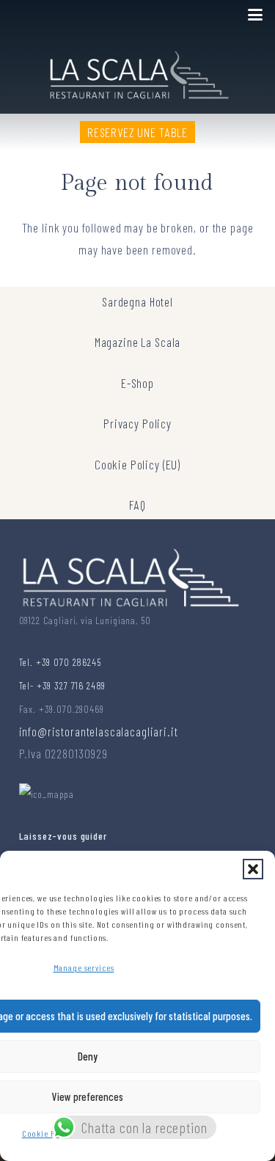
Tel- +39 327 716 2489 (62, 685)
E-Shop (137, 383)
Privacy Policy (137, 423)
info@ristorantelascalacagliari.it (98, 731)
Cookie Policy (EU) (137, 464)
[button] (253, 869)
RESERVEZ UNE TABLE (137, 132)
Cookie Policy (47, 1133)
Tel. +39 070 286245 (60, 662)
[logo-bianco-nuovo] (137, 72)
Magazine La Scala (137, 341)
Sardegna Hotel (137, 301)
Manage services (84, 967)
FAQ (137, 504)
